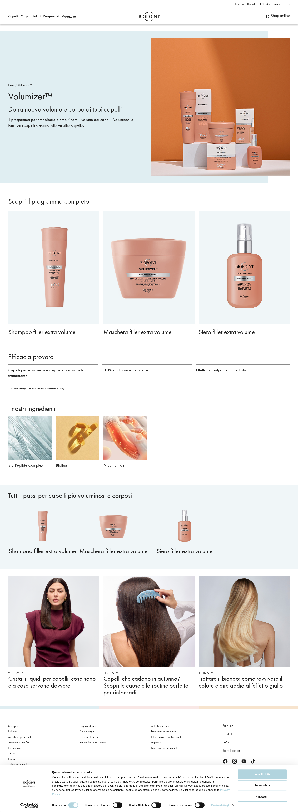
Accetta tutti (262, 774)
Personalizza (262, 785)
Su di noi (228, 726)
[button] (13, 16)
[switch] (117, 805)
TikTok (253, 761)
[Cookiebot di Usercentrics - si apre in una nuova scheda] (29, 805)
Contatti (227, 734)
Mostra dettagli (220, 805)
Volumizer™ (25, 85)
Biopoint (149, 16)
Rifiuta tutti (262, 796)
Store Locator (231, 750)
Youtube (244, 761)
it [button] (285, 4)
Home (11, 85)
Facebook (225, 761)
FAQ (225, 742)
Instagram (234, 761)
